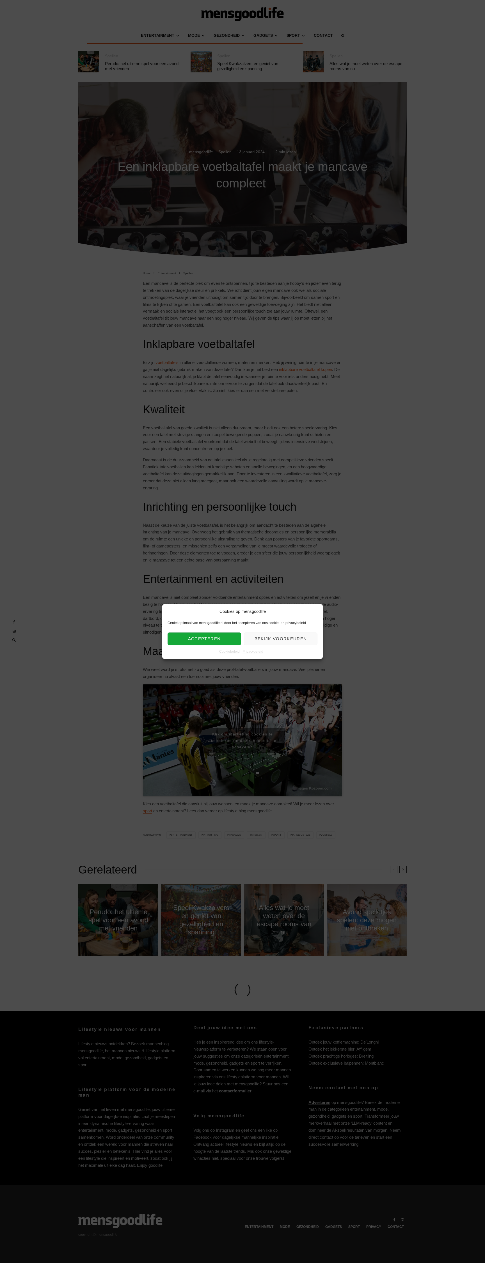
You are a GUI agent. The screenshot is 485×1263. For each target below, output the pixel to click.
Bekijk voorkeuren (281, 638)
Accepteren (204, 638)
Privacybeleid (252, 652)
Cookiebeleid (229, 652)
